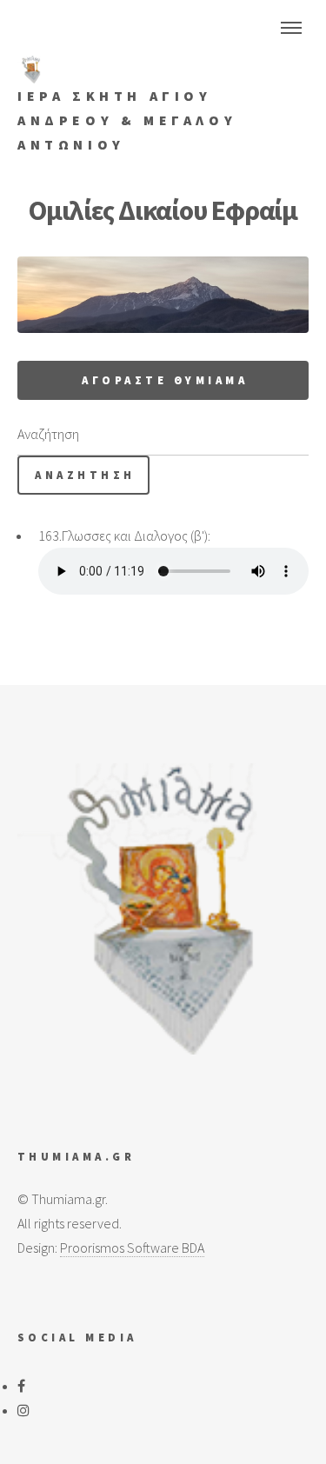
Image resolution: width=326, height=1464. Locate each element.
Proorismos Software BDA (132, 1247)
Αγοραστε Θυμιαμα (165, 380)
